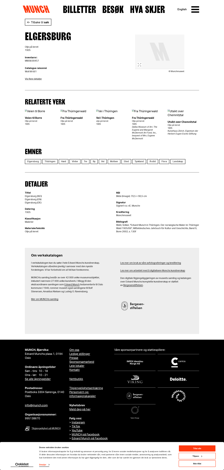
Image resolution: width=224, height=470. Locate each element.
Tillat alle (197, 448)
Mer (33, 299)
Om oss (74, 349)
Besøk (113, 9)
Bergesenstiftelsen (133, 285)
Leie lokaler (76, 365)
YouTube (77, 430)
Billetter (79, 9)
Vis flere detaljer (33, 79)
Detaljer (42, 465)
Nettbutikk (76, 379)
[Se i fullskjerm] (159, 52)
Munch (37, 9)
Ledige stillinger (79, 353)
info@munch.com (36, 405)
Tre (85, 161)
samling (54, 299)
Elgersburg (33, 161)
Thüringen (50, 161)
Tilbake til (40, 22)
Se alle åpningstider (38, 379)
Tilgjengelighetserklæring (86, 388)
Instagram (78, 422)
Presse (73, 358)
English (182, 9)
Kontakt (74, 369)
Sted (126, 161)
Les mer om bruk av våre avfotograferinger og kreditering (150, 263)
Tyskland (139, 161)
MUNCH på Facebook (86, 434)
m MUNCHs (43, 299)
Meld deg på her (79, 409)
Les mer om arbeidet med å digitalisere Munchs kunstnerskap (152, 270)
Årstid (152, 161)
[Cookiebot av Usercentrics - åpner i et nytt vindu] (22, 465)
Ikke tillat (197, 463)
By (94, 161)
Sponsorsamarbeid (81, 361)
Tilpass (195, 456)
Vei (102, 161)
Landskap (178, 161)
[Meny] (195, 9)
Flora (164, 161)
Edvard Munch (72, 284)
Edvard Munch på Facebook (90, 438)
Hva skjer (147, 9)
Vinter (75, 161)
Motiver (114, 161)
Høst (63, 161)
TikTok (76, 426)
